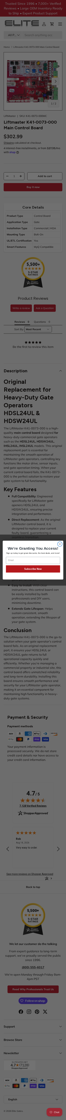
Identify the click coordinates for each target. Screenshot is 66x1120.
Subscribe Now (33, 568)
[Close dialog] (60, 544)
